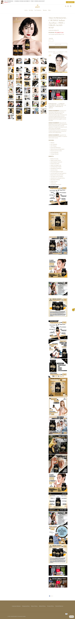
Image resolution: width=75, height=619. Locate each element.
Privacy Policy (50, 606)
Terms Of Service (59, 606)
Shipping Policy (26, 606)
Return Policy (34, 606)
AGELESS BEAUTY (14, 616)
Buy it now (58, 47)
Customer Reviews (16, 606)
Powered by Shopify (22, 616)
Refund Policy (42, 606)
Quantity (51, 38)
